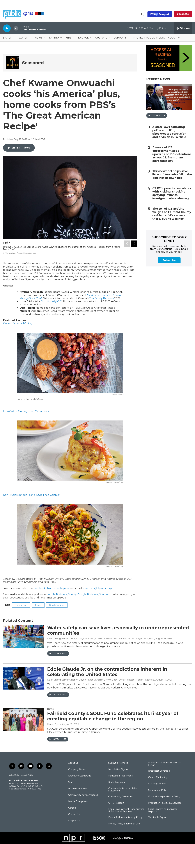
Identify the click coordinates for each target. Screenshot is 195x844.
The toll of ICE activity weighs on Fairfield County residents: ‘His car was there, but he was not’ (171, 213)
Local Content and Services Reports (162, 810)
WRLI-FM (39, 786)
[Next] (134, 243)
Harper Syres (54, 724)
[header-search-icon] (142, 14)
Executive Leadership (79, 776)
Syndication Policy (158, 790)
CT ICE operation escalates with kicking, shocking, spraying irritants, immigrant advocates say (171, 193)
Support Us (74, 821)
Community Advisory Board (83, 795)
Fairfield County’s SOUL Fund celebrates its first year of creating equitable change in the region (112, 716)
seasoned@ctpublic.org (97, 588)
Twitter (51, 588)
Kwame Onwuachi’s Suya (18, 323)
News (50, 709)
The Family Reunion (101, 298)
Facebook (40, 588)
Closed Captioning (158, 777)
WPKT (31, 786)
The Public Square (157, 817)
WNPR (24, 786)
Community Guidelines (120, 796)
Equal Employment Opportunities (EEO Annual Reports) (126, 810)
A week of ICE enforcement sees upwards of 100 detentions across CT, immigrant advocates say (171, 154)
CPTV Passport (116, 803)
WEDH (12, 783)
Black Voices (56, 605)
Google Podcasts (88, 594)
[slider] (20, 28)
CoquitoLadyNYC (51, 301)
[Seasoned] (12, 62)
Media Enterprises (77, 801)
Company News (76, 769)
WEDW (27, 783)
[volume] (16, 28)
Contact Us (74, 814)
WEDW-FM (14, 786)
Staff (70, 782)
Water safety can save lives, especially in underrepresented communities (118, 630)
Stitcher (104, 594)
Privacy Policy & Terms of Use (124, 824)
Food (38, 605)
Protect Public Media (149, 37)
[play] (6, 28)
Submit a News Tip (118, 763)
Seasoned (33, 62)
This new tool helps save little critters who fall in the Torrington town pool (172, 175)
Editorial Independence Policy (164, 796)
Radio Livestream (117, 782)
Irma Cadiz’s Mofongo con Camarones (26, 411)
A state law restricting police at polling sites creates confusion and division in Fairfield (169, 132)
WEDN (20, 783)
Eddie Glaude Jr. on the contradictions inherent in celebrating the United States (107, 671)
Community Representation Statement (123, 789)
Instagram (63, 588)
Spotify (72, 594)
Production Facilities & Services (164, 803)
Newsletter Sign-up (118, 769)
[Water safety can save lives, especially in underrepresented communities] (23, 636)
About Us (73, 763)
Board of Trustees (77, 788)
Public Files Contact (18, 789)
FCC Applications (157, 784)
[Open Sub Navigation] (14, 38)
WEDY (35, 783)
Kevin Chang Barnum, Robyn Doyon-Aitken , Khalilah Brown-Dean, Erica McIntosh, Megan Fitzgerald (100, 638)
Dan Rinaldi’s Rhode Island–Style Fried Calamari (31, 495)
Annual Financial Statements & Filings (164, 763)
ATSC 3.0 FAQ (34, 789)
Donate (184, 14)
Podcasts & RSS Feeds (120, 776)
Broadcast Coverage (159, 771)
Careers (72, 808)
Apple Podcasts (57, 594)
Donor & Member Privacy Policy (125, 817)
